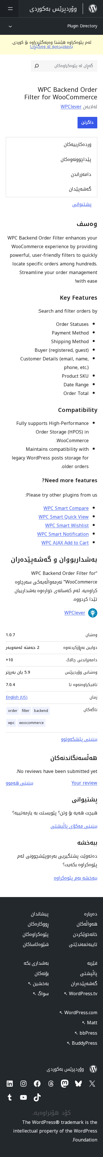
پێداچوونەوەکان (76, 159)
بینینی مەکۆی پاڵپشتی (74, 826)
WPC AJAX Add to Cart (65, 542)
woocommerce (31, 723)
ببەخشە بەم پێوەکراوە (75, 877)
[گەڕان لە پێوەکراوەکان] (36, 66)
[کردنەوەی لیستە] (9, 8)
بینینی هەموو (19, 782)
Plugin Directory (82, 26)
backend (41, 711)
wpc (11, 723)
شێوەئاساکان (36, 944)
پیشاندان (40, 913)
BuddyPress (82, 1043)
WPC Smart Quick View (64, 516)
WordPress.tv (80, 993)
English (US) (16, 697)
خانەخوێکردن (85, 934)
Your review (84, 782)
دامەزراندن (81, 174)
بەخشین (38, 983)
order (12, 711)
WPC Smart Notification (63, 534)
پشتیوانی (82, 204)
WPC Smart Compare (66, 508)
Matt (89, 1022)
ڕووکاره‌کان (38, 923)
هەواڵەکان (87, 923)
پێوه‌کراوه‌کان (36, 934)
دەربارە (90, 913)
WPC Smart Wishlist (67, 525)
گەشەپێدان (80, 189)
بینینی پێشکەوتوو (79, 739)
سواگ (41, 993)
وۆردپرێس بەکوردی (65, 1069)
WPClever (71, 106)
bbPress (85, 1033)
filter (25, 711)
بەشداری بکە (36, 963)
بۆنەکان (42, 973)
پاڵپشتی (88, 973)
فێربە (92, 963)
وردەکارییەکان (77, 144)
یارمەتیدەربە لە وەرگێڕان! (51, 46)
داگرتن (87, 122)
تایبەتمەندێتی (83, 944)
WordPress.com (78, 1012)
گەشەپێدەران (84, 983)
